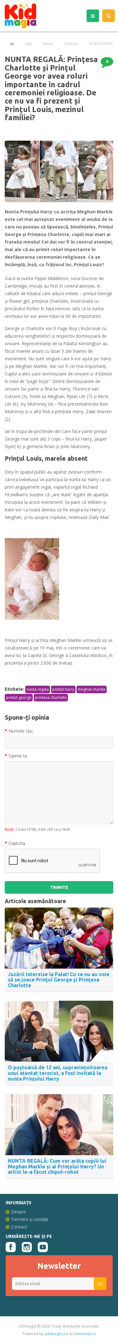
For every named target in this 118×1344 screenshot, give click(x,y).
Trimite (59, 887)
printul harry (63, 689)
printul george (18, 697)
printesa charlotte (51, 697)
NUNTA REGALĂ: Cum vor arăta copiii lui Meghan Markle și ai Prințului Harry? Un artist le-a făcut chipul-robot (57, 1166)
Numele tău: (20, 731)
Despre (18, 1212)
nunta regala (37, 689)
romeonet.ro (84, 1333)
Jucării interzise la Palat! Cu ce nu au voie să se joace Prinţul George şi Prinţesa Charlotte (59, 979)
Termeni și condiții (29, 1219)
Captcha (16, 843)
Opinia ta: (18, 756)
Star (28, 44)
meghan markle (91, 689)
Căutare (71, 44)
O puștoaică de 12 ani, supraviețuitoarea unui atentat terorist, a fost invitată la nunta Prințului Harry (57, 1073)
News (48, 44)
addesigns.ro (56, 1333)
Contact (19, 1227)
